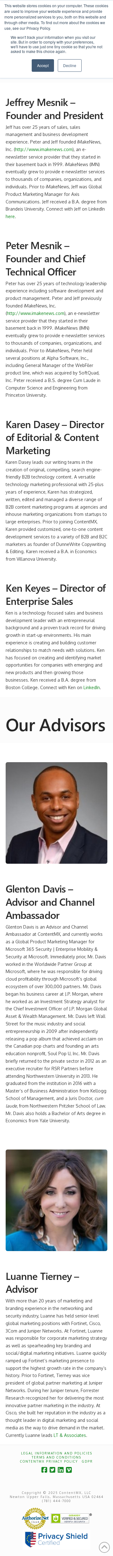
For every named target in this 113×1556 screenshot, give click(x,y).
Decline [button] (69, 65)
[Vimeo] (69, 1470)
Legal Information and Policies (56, 1453)
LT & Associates (70, 1435)
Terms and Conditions (56, 1457)
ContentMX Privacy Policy (49, 1461)
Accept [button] (43, 65)
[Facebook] (44, 1470)
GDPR (87, 1461)
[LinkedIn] (60, 1470)
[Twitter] (52, 1470)
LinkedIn (91, 687)
